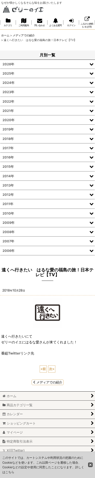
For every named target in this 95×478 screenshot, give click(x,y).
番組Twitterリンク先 (17, 353)
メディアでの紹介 (49, 382)
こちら (9, 472)
